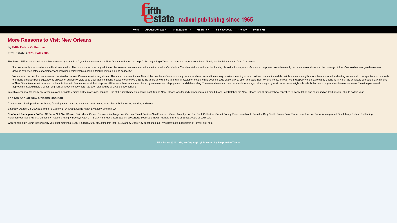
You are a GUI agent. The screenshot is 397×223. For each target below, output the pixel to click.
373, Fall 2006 (38, 53)
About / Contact (154, 29)
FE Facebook (224, 29)
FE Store (202, 29)
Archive (242, 29)
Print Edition (180, 29)
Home (135, 29)
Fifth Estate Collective (28, 47)
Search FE (259, 29)
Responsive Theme (229, 142)
